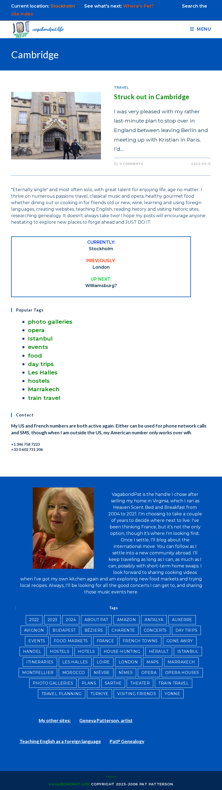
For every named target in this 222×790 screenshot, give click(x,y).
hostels (39, 380)
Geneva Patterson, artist (106, 720)
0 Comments (131, 164)
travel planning (61, 693)
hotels (86, 651)
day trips (41, 364)
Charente (123, 630)
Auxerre (182, 619)
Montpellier (37, 672)
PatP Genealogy (127, 741)
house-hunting (122, 651)
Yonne (172, 693)
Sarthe (113, 683)
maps (152, 662)
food (35, 355)
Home (111, 777)
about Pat (96, 619)
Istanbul (40, 338)
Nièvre (102, 672)
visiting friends (136, 693)
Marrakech (44, 389)
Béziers (93, 630)
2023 (52, 619)
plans (89, 683)
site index (22, 14)
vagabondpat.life (69, 784)
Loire (103, 662)
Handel (32, 651)
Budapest (64, 630)
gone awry (179, 640)
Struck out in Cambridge (152, 97)
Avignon (34, 630)
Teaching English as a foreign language (60, 741)
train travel (44, 397)
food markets (71, 640)
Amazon (126, 619)
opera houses (182, 672)
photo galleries (50, 321)
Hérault (159, 651)
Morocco (73, 672)
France (105, 640)
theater (140, 683)
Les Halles (42, 372)
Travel (121, 87)
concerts (155, 630)
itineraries (39, 662)
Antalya (154, 619)
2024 (71, 619)
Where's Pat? (139, 6)
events (38, 346)
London (128, 662)
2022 (34, 619)
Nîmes (126, 672)
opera (36, 330)
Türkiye (99, 693)
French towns (140, 640)
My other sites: (55, 720)
